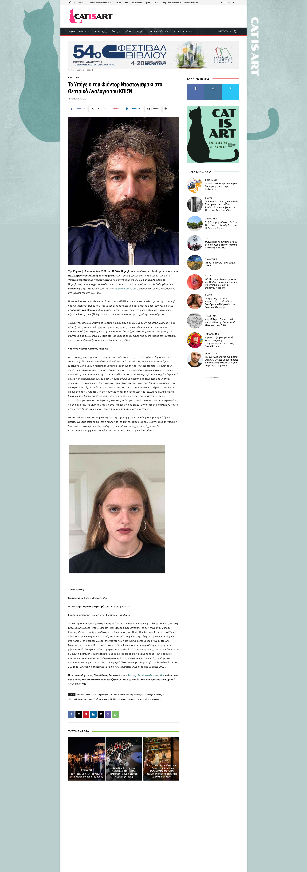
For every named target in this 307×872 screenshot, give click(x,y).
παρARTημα (210, 316)
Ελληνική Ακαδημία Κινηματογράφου (127, 694)
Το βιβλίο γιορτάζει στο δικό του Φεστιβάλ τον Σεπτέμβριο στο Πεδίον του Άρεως (221, 225)
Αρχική (71, 70)
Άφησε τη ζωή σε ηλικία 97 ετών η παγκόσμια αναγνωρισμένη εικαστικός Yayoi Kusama (219, 342)
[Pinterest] (233, 2)
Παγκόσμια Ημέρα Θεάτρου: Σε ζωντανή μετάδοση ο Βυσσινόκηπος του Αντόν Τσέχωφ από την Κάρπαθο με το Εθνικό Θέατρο (161, 771)
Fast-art (89, 70)
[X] (237, 2)
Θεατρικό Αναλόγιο (155, 694)
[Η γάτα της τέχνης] (91, 16)
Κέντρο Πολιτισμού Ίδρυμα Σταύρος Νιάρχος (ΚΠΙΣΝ (92, 699)
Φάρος (132, 699)
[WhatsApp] (115, 714)
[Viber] (108, 714)
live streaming (83, 694)
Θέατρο (80, 70)
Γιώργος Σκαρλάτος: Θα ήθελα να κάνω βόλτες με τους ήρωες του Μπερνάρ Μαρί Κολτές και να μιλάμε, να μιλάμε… (221, 361)
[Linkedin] (229, 2)
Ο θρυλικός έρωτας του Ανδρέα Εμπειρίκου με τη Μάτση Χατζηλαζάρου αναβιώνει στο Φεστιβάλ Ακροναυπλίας (222, 206)
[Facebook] (222, 2)
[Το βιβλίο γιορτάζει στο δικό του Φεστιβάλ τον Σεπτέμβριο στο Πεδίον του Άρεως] (195, 223)
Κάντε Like (196, 85)
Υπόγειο (122, 699)
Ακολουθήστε (213, 85)
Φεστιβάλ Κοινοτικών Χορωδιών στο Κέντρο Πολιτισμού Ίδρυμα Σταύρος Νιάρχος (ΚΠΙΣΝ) (123, 772)
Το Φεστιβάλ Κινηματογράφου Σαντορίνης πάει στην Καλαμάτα (221, 186)
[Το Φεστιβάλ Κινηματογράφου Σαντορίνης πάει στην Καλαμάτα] (195, 185)
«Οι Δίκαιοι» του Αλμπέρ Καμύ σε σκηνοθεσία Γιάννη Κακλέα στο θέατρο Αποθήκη (221, 244)
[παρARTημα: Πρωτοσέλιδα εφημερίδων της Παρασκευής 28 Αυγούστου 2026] (195, 321)
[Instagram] (225, 2)
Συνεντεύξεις (211, 353)
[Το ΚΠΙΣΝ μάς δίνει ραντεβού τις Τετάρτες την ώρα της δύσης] (86, 759)
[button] (228, 31)
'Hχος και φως (86, 770)
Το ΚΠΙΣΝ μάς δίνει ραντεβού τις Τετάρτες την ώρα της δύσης (86, 775)
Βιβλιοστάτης (211, 219)
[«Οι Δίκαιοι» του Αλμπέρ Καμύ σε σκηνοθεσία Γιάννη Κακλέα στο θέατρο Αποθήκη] (195, 243)
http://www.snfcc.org (125, 288)
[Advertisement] (180, 16)
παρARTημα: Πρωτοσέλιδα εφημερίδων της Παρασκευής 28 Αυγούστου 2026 (220, 322)
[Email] (101, 714)
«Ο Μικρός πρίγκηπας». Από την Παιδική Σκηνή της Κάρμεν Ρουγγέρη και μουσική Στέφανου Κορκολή (221, 283)
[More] (165, 109)
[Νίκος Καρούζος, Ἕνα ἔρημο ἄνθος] (195, 262)
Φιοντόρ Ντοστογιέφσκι (148, 699)
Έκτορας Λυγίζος (100, 694)
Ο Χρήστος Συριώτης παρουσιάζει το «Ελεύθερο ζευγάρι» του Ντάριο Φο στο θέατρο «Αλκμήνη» (220, 303)
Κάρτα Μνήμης (212, 334)
